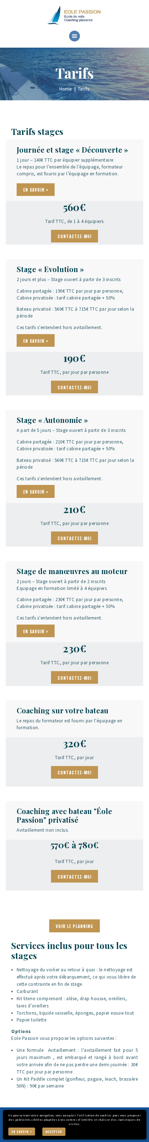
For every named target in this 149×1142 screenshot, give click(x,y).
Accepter (54, 1131)
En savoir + (22, 1131)
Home (65, 89)
